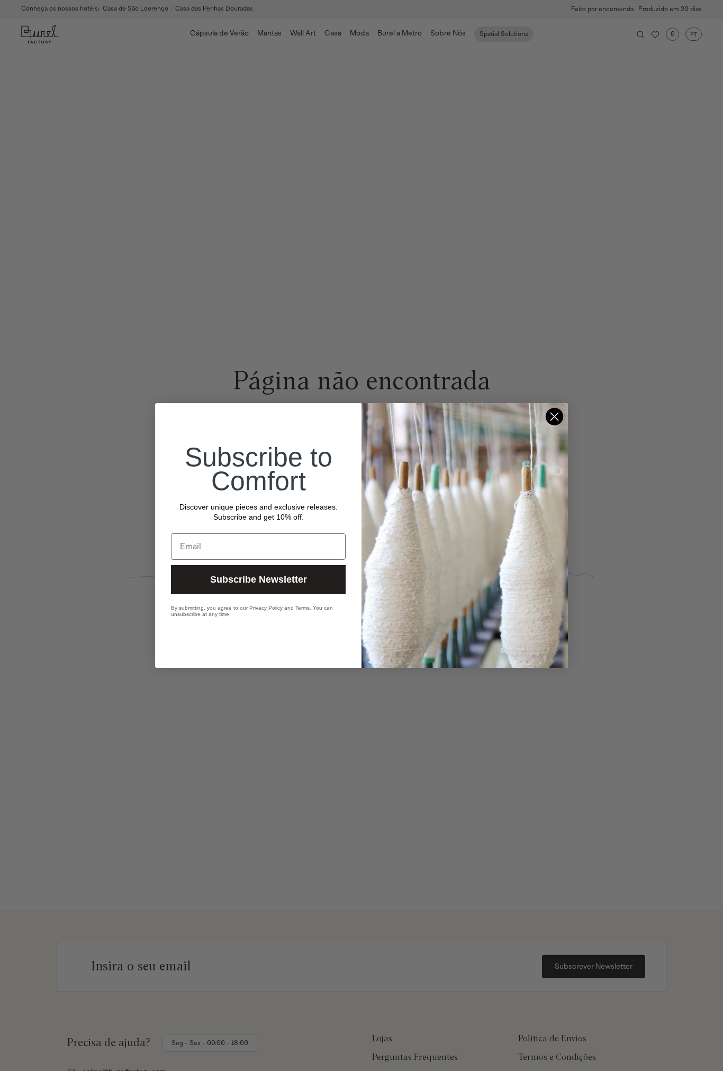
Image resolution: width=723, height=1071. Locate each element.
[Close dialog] (554, 416)
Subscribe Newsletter (258, 579)
